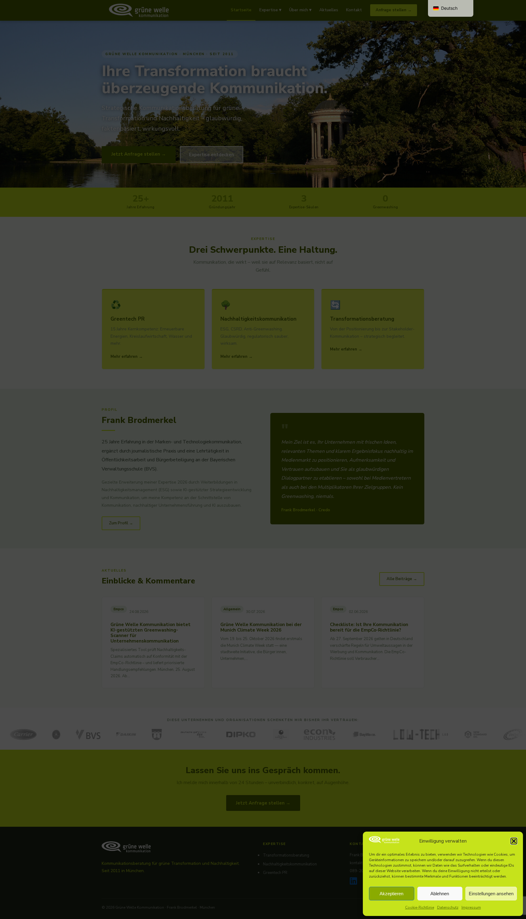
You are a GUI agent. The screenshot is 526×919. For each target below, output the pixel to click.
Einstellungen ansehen (491, 893)
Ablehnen (439, 893)
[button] (514, 841)
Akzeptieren (391, 893)
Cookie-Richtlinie (419, 907)
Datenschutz (447, 907)
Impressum (471, 907)
